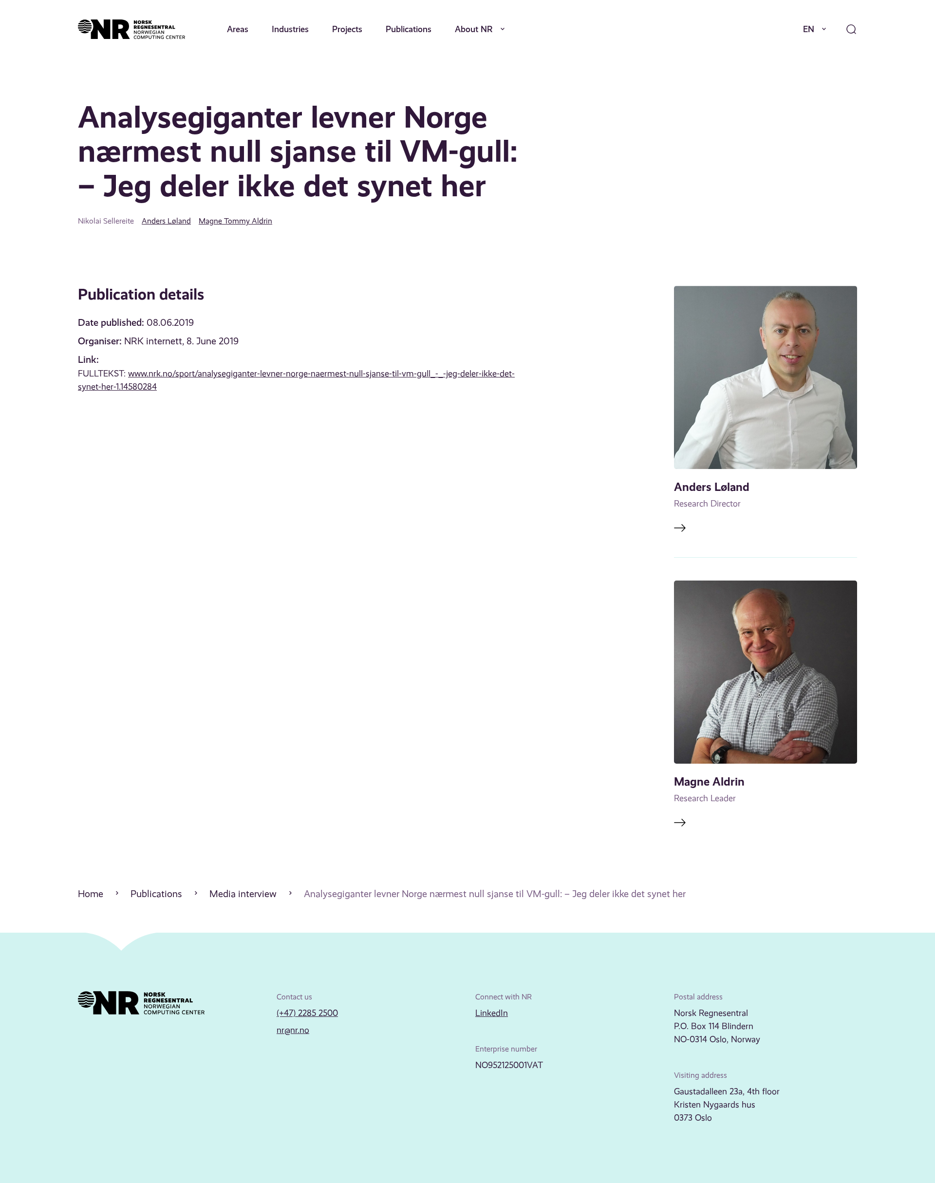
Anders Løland (166, 220)
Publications (408, 29)
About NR (474, 29)
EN (808, 29)
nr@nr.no (293, 1030)
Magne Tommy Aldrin (235, 220)
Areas (237, 29)
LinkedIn (491, 1013)
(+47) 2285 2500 (307, 1013)
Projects (347, 29)
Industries (290, 29)
